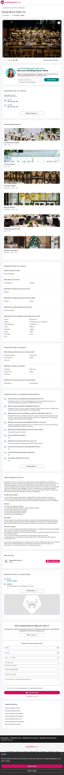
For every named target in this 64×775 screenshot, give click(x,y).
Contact (25, 751)
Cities (56, 751)
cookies (7, 761)
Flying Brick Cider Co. (15, 560)
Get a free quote (33, 692)
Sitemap (43, 751)
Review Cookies (31, 770)
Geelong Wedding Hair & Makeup (14, 721)
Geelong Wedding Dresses (12, 711)
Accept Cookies (32, 766)
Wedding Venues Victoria (30, 738)
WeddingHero (5, 738)
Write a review (31, 635)
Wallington (22, 8)
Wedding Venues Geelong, (10, 8)
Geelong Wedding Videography (14, 716)
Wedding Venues (16, 738)
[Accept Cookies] (62, 754)
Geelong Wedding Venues (12, 708)
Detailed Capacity (30, 113)
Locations (50, 751)
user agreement (23, 688)
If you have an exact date (27, 82)
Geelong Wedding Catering (13, 724)
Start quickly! (51, 79)
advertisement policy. (36, 688)
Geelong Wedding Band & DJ (13, 719)
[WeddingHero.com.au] (10, 2)
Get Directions (30, 590)
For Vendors (10, 751)
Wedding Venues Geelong (48, 738)
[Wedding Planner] (11, 74)
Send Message (53, 561)
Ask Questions (30, 466)
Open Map (32, 604)
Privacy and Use (34, 751)
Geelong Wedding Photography (14, 713)
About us (18, 751)
